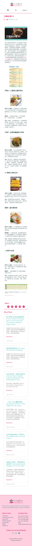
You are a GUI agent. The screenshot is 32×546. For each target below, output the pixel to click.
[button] (7, 10)
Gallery (4, 524)
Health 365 (5, 519)
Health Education (6, 520)
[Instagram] (16, 533)
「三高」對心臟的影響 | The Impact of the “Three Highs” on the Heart (15, 404)
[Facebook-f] (13, 533)
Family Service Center (7, 517)
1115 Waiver (5, 515)
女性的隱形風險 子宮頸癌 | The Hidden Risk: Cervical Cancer (15, 436)
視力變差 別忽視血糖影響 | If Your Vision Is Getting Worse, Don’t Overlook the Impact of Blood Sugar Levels (15, 320)
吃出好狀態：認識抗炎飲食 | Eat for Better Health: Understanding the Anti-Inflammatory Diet (15, 377)
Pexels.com (11, 295)
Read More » (9, 336)
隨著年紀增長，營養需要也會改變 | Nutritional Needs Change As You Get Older (15, 464)
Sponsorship (5, 522)
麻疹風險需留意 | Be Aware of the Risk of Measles (15, 349)
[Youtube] (19, 533)
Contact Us (5, 525)
